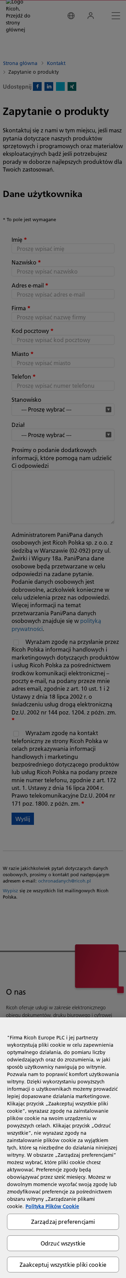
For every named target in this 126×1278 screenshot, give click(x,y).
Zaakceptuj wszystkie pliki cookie (63, 1264)
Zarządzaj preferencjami (63, 1221)
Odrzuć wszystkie (63, 1243)
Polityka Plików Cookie (52, 1206)
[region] (63, 1147)
